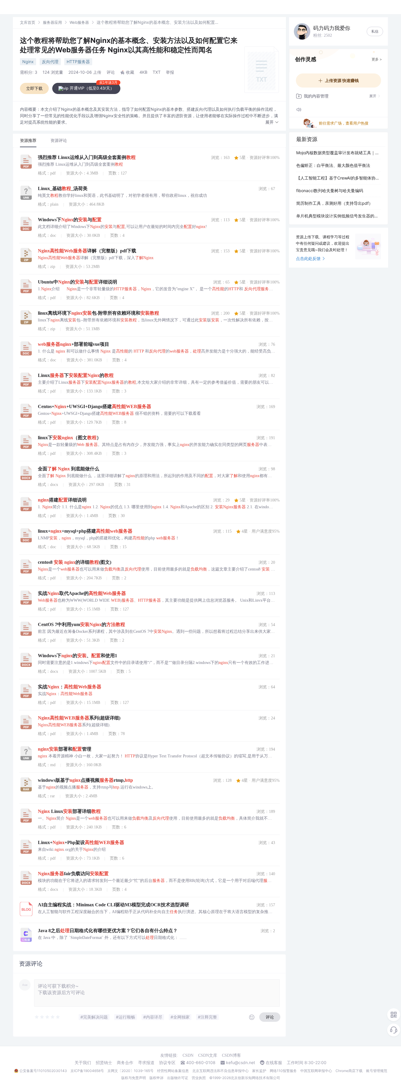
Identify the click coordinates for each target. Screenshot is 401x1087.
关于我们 (83, 1062)
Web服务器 (79, 22)
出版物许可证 (177, 1078)
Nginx (28, 61)
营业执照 (199, 1078)
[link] (27, 22)
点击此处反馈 (308, 258)
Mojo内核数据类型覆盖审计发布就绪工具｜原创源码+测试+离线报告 (338, 152)
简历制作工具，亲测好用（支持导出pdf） (334, 203)
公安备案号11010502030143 (43, 1070)
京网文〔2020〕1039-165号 (130, 1070)
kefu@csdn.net (240, 1062)
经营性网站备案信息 (173, 1070)
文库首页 (27, 22)
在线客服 (274, 1062)
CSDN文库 (207, 1055)
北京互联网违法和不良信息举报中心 (220, 1070)
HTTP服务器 (78, 61)
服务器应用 (52, 22)
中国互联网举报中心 (316, 1070)
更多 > (377, 59)
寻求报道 (146, 1062)
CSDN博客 (231, 1055)
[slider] (47, 1017)
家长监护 (259, 1070)
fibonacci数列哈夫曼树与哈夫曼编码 (329, 190)
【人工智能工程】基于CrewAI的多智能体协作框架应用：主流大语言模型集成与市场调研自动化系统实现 (338, 177)
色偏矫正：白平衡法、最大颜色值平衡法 (333, 165)
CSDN (188, 1055)
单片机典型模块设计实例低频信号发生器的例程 (338, 215)
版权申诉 (156, 1078)
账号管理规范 (376, 1070)
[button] (272, 122)
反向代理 (50, 61)
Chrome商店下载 (349, 1070)
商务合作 (125, 1062)
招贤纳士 (104, 1062)
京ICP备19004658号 (87, 1070)
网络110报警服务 (283, 1070)
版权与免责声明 (133, 1078)
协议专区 (167, 1062)
